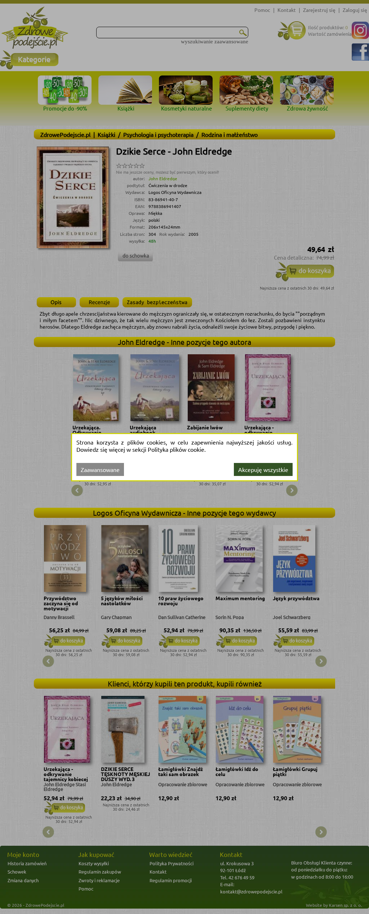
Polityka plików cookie (176, 449)
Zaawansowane (100, 469)
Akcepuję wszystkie (263, 469)
